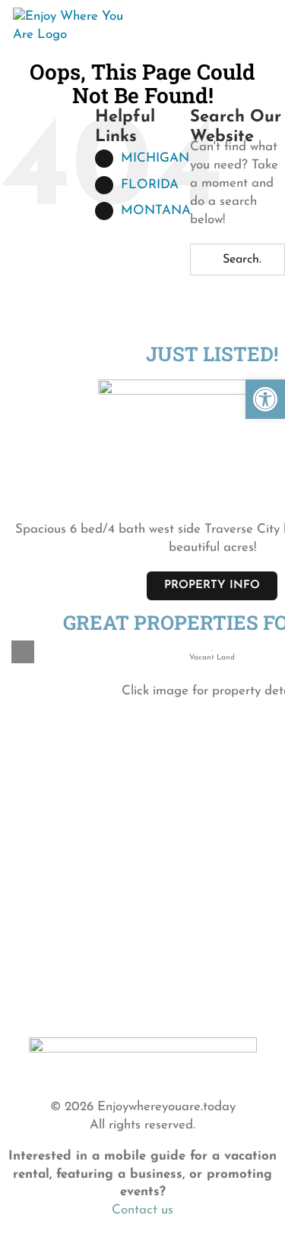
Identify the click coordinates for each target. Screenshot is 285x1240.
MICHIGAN (155, 158)
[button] (265, 399)
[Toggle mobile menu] (259, 22)
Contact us (142, 1210)
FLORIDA (150, 184)
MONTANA (156, 210)
